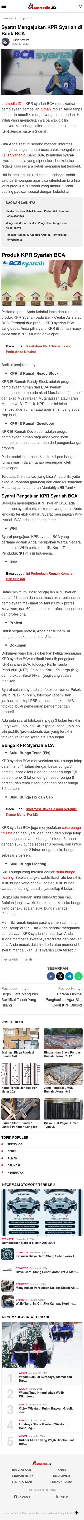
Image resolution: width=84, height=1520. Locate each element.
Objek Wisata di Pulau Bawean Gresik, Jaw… (46, 1410)
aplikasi (14, 1165)
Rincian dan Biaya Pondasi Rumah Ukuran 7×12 (63, 1054)
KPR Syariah (11, 154)
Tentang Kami (22, 1482)
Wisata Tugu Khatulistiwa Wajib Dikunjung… (41, 1394)
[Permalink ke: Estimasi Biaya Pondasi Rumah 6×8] (20, 1039)
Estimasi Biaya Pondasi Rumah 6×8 (17, 1054)
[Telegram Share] (69, 976)
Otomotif (7, 1239)
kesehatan (15, 1172)
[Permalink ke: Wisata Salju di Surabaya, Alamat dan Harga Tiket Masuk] (42, 1345)
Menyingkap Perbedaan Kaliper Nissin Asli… (47, 1287)
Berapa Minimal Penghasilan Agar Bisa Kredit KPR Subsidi (64, 997)
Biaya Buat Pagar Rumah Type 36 (61, 1125)
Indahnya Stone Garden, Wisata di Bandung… (43, 1426)
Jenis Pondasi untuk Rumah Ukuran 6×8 (58, 1089)
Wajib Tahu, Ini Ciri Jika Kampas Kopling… (46, 1303)
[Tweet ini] (60, 976)
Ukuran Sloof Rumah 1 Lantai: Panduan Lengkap (19, 1125)
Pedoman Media (21, 1476)
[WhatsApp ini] (78, 976)
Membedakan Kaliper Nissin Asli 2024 (28, 1242)
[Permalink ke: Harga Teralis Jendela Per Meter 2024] (20, 1074)
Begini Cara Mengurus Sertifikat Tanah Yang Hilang (19, 997)
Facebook (24, 1497)
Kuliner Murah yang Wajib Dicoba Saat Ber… (46, 1441)
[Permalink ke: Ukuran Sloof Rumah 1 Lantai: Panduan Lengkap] (20, 1109)
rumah (45, 108)
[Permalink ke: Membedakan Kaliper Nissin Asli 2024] (42, 1212)
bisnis (12, 1151)
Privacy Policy (61, 1482)
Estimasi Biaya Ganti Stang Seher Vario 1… (46, 1256)
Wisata (23, 1372)
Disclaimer (61, 1476)
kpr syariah (11, 959)
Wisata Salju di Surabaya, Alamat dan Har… (45, 1378)
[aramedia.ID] (41, 5)
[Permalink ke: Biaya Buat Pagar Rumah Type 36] (63, 1109)
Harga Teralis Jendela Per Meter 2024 (19, 1089)
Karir (61, 1470)
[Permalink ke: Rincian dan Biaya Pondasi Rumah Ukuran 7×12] (63, 1039)
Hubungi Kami (22, 1470)
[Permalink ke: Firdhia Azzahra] (5, 41)
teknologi (15, 1144)
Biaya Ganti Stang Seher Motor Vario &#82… (47, 1272)
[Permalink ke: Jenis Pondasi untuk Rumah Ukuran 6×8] (63, 1074)
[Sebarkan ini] (51, 976)
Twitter (64, 1497)
